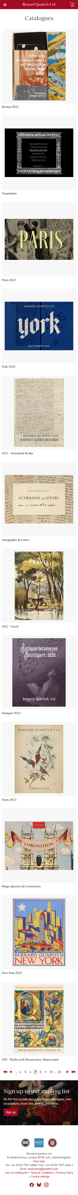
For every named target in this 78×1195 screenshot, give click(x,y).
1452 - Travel (10, 626)
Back (11, 1072)
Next (68, 1072)
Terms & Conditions (42, 1172)
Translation (9, 193)
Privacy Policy (64, 1172)
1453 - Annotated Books (17, 453)
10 (51, 1072)
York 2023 (8, 366)
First (5, 1072)
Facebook (32, 1185)
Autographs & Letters (16, 540)
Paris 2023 (9, 280)
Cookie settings (40, 1176)
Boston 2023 (10, 107)
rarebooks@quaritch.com (42, 1168)
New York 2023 (12, 973)
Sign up (11, 1112)
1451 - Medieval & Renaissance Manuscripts (30, 1059)
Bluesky (39, 1185)
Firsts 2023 (9, 799)
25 (59, 1072)
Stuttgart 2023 (11, 713)
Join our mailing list (16, 1172)
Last (74, 1072)
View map (39, 1161)
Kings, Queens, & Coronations (21, 886)
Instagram (46, 1185)
